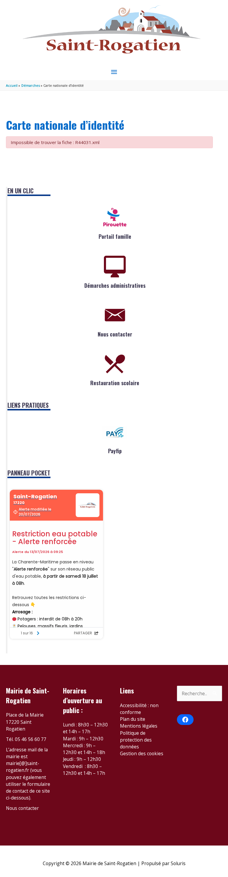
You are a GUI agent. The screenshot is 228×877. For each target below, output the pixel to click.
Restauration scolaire (114, 383)
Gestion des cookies (141, 753)
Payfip (115, 451)
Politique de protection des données (136, 740)
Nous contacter (115, 334)
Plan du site (132, 719)
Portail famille (115, 236)
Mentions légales (138, 726)
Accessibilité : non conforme (139, 708)
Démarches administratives (114, 285)
